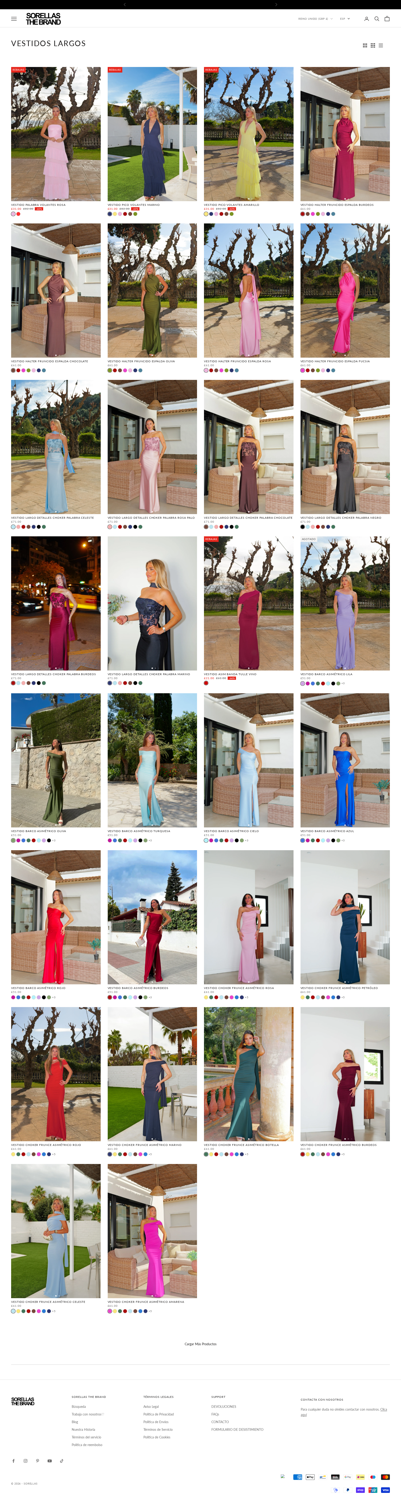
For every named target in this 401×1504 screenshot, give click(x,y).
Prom (200, 733)
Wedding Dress (200, 749)
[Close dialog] (246, 685)
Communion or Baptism (200, 782)
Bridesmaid (200, 765)
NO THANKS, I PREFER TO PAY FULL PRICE (200, 813)
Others (200, 798)
